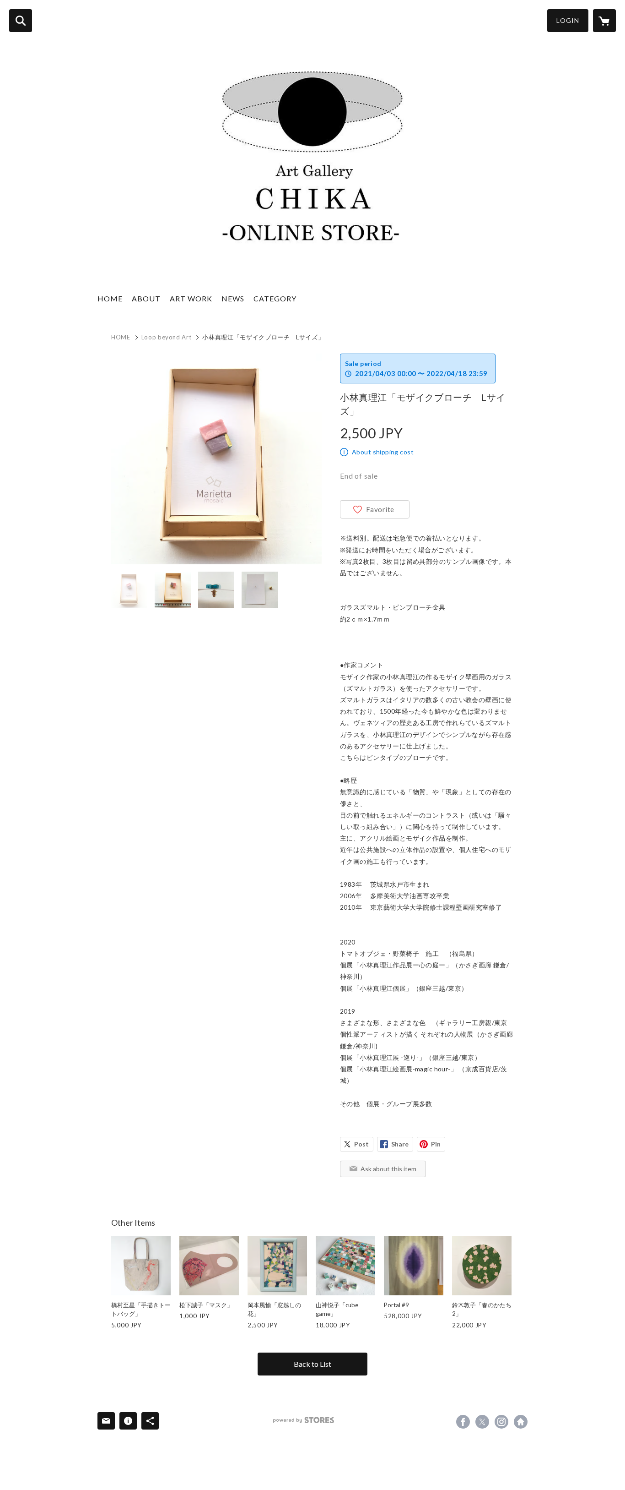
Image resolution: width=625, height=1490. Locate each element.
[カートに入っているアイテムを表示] (604, 20)
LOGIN (567, 20)
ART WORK (191, 298)
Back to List (312, 1363)
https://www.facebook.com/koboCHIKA (463, 1422)
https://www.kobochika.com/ (521, 1422)
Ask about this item (388, 1169)
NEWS (232, 298)
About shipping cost (383, 452)
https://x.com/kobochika (482, 1422)
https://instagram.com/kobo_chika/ (501, 1422)
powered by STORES (303, 1420)
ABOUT (146, 298)
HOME (110, 298)
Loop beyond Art (166, 337)
